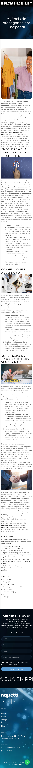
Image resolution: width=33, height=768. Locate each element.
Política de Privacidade (9, 664)
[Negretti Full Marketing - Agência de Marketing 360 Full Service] (15, 3)
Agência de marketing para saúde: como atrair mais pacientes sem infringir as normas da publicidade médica (16, 555)
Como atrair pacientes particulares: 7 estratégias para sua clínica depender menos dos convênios (16, 542)
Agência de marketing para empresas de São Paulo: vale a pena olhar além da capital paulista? (16, 568)
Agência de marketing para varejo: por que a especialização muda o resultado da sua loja (15, 561)
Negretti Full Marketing (16, 764)
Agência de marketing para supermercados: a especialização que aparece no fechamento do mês (13, 548)
